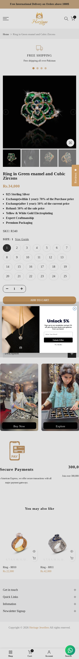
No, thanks (58, 345)
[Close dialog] (74, 308)
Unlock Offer (58, 340)
